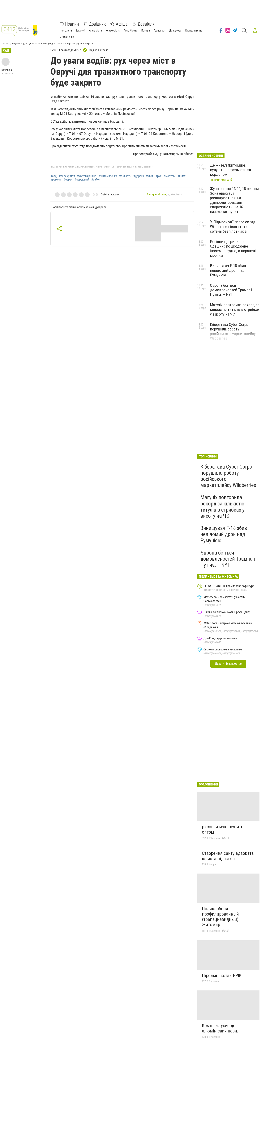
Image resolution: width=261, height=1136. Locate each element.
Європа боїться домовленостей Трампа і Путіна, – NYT (231, 290)
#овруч (68, 179)
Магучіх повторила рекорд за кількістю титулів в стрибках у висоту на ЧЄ (234, 309)
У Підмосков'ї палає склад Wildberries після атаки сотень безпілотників (232, 226)
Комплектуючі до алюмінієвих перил (220, 1028)
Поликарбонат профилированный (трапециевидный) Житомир (220, 916)
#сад (53, 176)
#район (95, 179)
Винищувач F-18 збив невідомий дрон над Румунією (228, 270)
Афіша (122, 24)
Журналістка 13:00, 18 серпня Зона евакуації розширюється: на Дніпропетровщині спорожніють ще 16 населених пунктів (234, 200)
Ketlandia (7, 70)
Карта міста (95, 30)
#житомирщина (86, 176)
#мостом (169, 176)
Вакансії (80, 30)
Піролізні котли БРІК (222, 975)
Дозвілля (146, 24)
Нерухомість (113, 30)
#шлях (182, 176)
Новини (72, 24)
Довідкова (175, 30)
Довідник (97, 24)
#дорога (138, 176)
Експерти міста (193, 30)
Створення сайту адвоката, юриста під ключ (228, 856)
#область (125, 176)
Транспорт (159, 30)
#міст (149, 176)
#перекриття (67, 176)
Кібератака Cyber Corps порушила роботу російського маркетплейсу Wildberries (233, 331)
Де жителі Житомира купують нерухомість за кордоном (230, 170)
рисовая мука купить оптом (222, 829)
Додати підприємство (228, 664)
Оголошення (67, 36)
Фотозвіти (66, 30)
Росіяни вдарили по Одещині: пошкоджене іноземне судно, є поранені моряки (233, 248)
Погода (145, 30)
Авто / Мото (131, 30)
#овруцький (82, 179)
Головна (6, 43)
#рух (158, 176)
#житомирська (108, 176)
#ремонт (55, 179)
